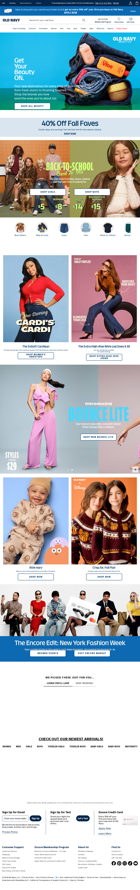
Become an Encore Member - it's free (50, 851)
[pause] (135, 469)
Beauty (110, 28)
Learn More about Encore (45, 855)
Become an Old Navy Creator (90, 864)
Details (116, 3)
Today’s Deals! (121, 28)
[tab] (58, 683)
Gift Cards (6, 864)
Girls (68, 28)
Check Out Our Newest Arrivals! (71, 739)
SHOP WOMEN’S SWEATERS (36, 355)
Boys (75, 28)
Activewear (43, 28)
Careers (81, 855)
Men (62, 28)
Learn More (105, 833)
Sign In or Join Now (103, 3)
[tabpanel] (70, 691)
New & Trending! (19, 28)
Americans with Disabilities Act (15, 880)
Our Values (82, 858)
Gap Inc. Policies (77, 880)
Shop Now (35, 577)
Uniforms (32, 28)
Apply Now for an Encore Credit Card (50, 861)
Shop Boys (92, 192)
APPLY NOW (70, 12)
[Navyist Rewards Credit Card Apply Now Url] (70, 11)
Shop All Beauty (32, 106)
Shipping (6, 855)
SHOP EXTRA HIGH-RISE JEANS (104, 357)
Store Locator (117, 855)
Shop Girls (47, 192)
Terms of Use (92, 877)
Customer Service (9, 851)
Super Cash (83, 868)
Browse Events (47, 653)
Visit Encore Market (92, 653)
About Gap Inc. (120, 877)
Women (54, 28)
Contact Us (116, 851)
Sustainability (105, 877)
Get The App (117, 858)
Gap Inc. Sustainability (87, 861)
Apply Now (105, 828)
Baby (91, 28)
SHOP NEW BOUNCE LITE (98, 437)
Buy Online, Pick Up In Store (13, 871)
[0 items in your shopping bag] (137, 3)
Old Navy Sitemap (85, 851)
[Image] (70, 71)
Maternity (100, 28)
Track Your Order (9, 861)
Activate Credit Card (43, 858)
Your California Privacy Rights (72, 877)
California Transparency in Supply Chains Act (49, 880)
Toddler (83, 28)
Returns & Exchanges (11, 858)
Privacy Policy (10, 831)
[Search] (84, 20)
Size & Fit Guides (9, 868)
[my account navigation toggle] (130, 3)
